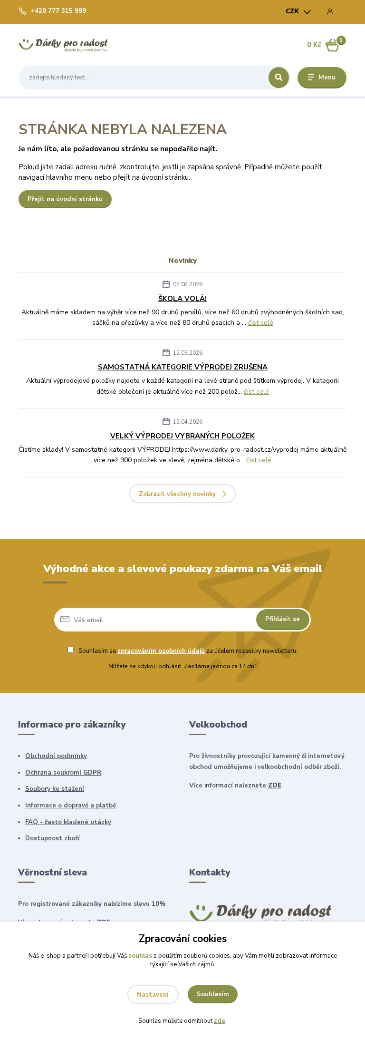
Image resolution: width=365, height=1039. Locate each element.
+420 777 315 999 (58, 11)
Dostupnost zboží (52, 838)
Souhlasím (213, 994)
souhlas (140, 956)
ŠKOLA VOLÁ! (182, 298)
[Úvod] (63, 45)
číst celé (260, 322)
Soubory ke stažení (54, 789)
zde (219, 1021)
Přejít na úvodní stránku (65, 199)
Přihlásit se (282, 619)
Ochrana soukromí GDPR (63, 772)
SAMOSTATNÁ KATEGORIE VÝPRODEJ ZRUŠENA (183, 367)
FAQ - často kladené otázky (68, 822)
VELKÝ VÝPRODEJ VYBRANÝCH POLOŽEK (182, 436)
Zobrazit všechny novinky (177, 494)
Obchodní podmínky (56, 756)
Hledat (279, 77)
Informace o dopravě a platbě (70, 805)
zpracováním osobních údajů (161, 651)
